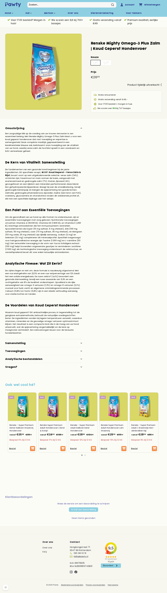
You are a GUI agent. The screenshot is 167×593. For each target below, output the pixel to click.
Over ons (73, 13)
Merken (49, 13)
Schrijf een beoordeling (83, 509)
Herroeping (113, 585)
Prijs (93, 72)
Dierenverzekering (102, 13)
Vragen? (11, 367)
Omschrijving (14, 128)
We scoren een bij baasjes (114, 108)
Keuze (95, 57)
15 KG (106, 62)
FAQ (44, 551)
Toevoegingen (15, 351)
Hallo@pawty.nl (81, 556)
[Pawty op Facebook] (75, 571)
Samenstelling (15, 343)
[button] (82, 455)
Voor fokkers (134, 13)
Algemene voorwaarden (72, 585)
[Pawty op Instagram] (71, 571)
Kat (28, 13)
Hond (8, 13)
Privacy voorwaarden (95, 585)
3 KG (95, 62)
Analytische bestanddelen (23, 359)
